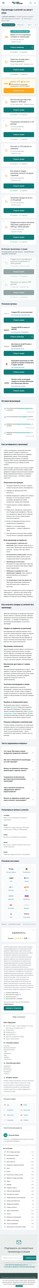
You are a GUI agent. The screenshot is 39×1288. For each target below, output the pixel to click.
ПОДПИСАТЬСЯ (31, 1258)
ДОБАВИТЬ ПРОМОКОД (13, 1008)
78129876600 (10, 1030)
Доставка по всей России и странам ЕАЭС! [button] (21, 345)
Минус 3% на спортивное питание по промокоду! (20, 36)
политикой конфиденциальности (16, 1265)
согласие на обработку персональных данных (19, 1267)
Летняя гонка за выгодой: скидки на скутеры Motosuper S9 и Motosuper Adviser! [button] (22, 381)
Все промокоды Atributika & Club (20, 315)
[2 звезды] (17, 938)
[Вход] (35, 3)
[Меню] (3, 3)
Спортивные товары (14, 924)
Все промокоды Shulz (17, 349)
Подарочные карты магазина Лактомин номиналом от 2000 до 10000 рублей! (22, 224)
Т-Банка (30, 711)
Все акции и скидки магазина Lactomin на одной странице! (21, 173)
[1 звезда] (15, 938)
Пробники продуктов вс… (25, 408)
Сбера (15, 713)
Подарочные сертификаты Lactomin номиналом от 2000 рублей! (21, 261)
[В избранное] (4, 30)
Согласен (19, 1286)
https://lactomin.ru (11, 1034)
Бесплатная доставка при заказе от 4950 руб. (20, 101)
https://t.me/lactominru (12, 1039)
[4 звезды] (20, 938)
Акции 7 (30, 25)
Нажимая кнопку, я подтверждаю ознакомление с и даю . (20, 1264)
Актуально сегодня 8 (8, 25)
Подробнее (24, 52)
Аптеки (13, 707)
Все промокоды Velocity (18, 386)
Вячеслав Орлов (14, 1135)
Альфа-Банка (8, 713)
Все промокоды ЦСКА (17, 367)
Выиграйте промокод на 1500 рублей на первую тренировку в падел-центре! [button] (22, 363)
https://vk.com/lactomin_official (15, 1036)
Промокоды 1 (20, 25)
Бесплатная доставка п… (24, 432)
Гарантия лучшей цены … (24, 424)
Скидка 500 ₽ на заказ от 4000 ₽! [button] (20, 328)
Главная (3, 924)
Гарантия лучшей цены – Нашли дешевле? (20, 60)
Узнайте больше (8, 1004)
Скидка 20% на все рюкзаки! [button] (22, 312)
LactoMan (23, 416)
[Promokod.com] (17, 3)
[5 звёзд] (22, 938)
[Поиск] (30, 3)
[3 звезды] (19, 938)
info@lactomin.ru (11, 1032)
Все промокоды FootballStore (20, 332)
